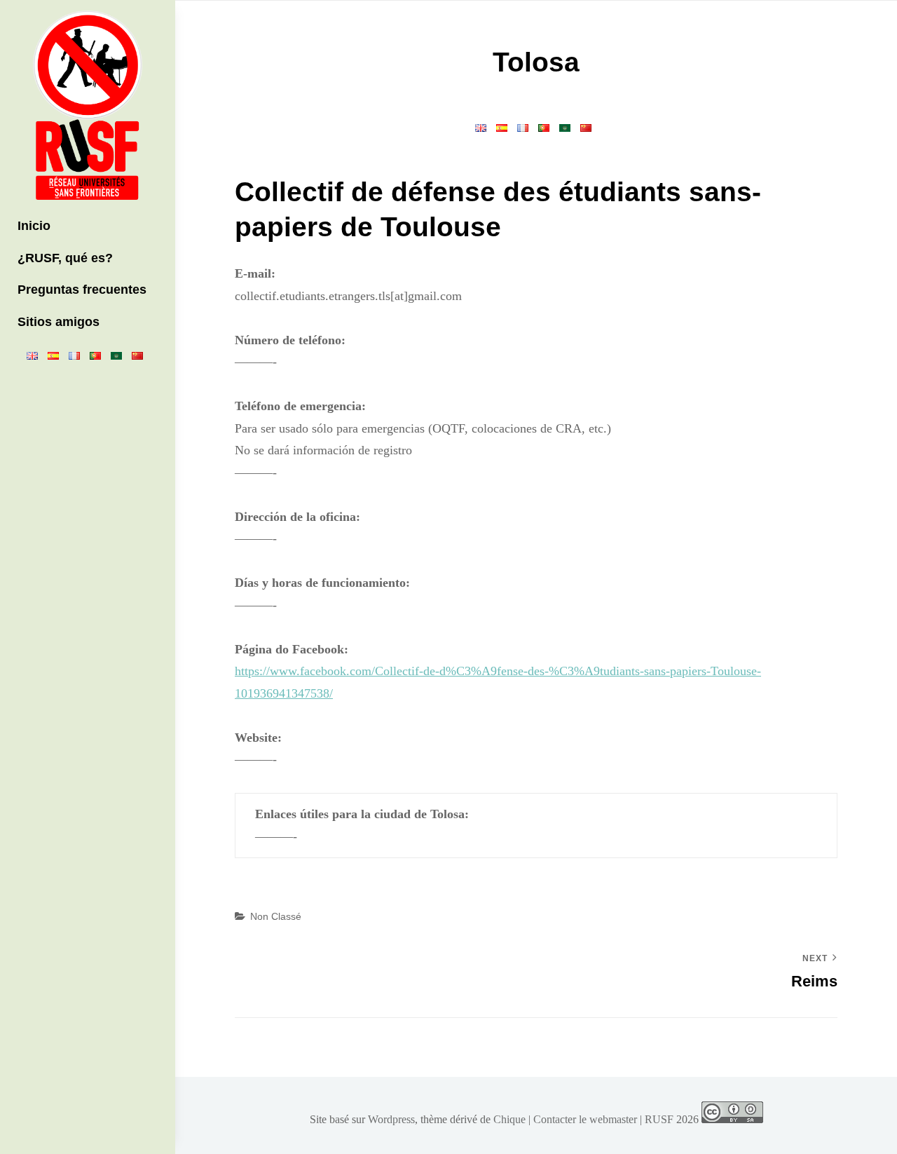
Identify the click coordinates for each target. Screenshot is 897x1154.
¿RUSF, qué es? (65, 258)
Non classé (275, 916)
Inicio (34, 226)
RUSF (659, 1119)
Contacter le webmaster (585, 1119)
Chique (509, 1119)
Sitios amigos (59, 322)
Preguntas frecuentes (82, 290)
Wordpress (391, 1119)
